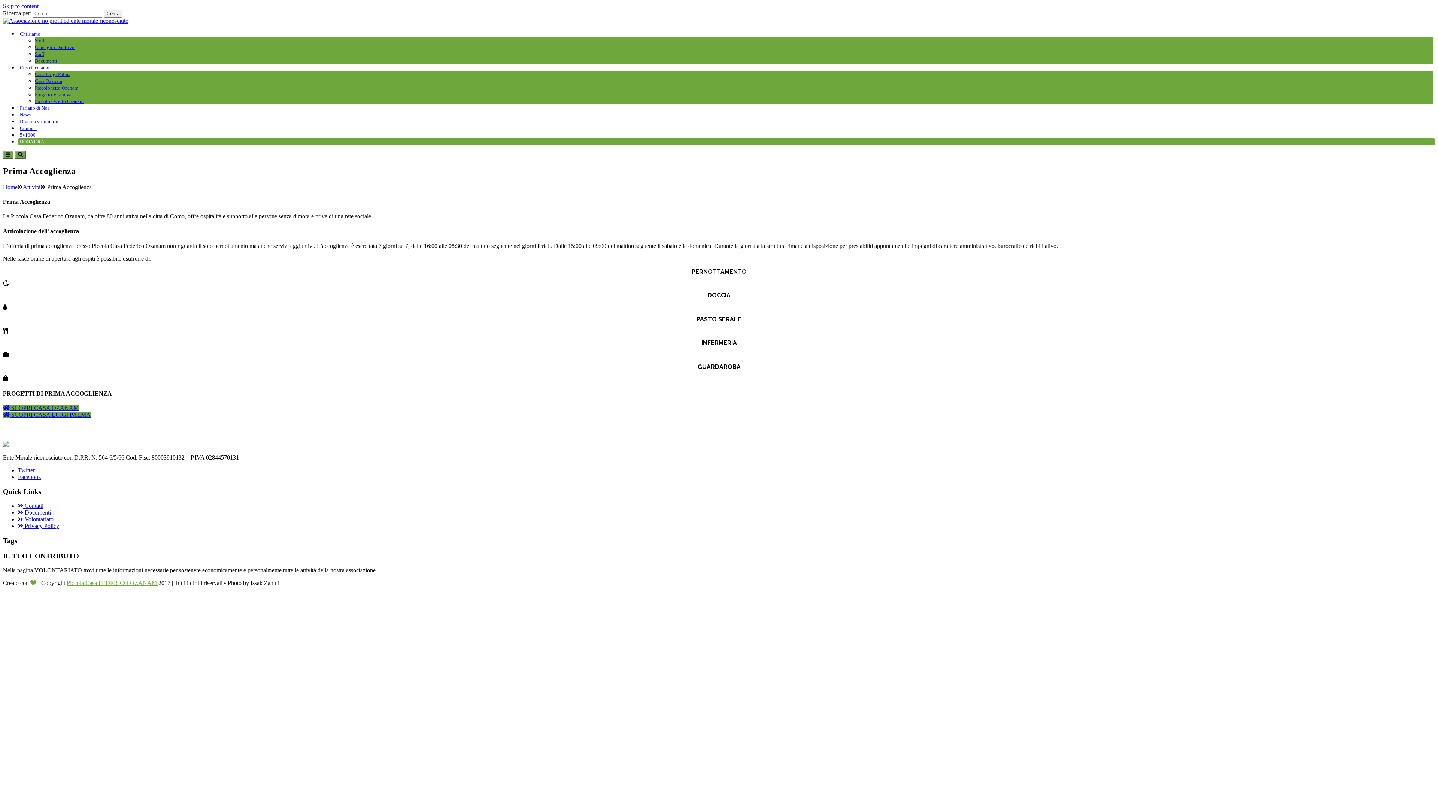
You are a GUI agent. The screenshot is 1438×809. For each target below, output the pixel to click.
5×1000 (28, 135)
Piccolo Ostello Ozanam (59, 101)
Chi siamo (30, 34)
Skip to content (21, 6)
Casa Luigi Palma (52, 74)
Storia (41, 40)
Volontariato (38, 519)
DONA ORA (32, 142)
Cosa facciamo (34, 67)
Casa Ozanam (48, 81)
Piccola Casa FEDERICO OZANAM (112, 583)
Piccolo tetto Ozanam (56, 88)
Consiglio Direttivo (55, 47)
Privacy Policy (41, 526)
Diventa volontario (39, 121)
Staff (39, 54)
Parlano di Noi (34, 108)
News (25, 115)
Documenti (46, 61)
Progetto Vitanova (53, 94)
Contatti (28, 128)
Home (10, 187)
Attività (31, 187)
